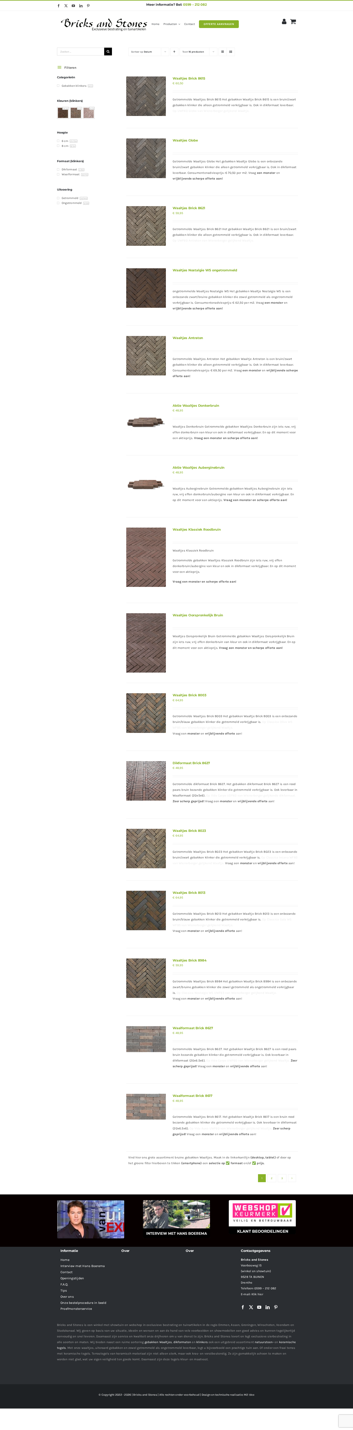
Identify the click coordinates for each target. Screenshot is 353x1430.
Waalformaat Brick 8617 (192, 1096)
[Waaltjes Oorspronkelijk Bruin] (146, 643)
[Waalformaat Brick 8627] (146, 1039)
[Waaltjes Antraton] (146, 355)
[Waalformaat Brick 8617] (146, 1107)
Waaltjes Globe (185, 140)
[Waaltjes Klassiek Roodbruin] (146, 557)
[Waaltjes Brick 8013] (146, 910)
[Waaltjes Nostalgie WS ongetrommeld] (146, 288)
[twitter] (66, 5)
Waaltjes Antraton (188, 338)
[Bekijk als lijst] (231, 52)
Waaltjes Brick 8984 (189, 960)
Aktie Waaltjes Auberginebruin (199, 468)
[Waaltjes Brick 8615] (146, 96)
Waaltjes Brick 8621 (189, 208)
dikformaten (182, 1342)
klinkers (202, 1342)
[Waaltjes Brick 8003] (146, 713)
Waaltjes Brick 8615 (189, 78)
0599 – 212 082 (195, 5)
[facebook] (58, 5)
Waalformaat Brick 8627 (193, 1028)
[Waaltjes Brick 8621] (146, 226)
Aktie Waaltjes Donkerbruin (196, 406)
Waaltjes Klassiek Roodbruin (197, 529)
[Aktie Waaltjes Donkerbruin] (146, 423)
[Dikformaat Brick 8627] (146, 781)
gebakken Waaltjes (158, 1342)
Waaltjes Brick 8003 (189, 695)
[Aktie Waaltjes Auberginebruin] (146, 485)
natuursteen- (264, 1342)
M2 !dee (249, 1394)
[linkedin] (81, 5)
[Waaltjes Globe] (146, 158)
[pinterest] (88, 5)
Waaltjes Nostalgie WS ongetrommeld (205, 270)
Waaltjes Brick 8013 (189, 893)
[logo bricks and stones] (104, 16)
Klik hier (257, 1294)
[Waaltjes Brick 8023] (146, 848)
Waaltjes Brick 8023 (189, 831)
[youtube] (73, 5)
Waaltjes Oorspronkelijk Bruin (198, 615)
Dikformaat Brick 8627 (191, 763)
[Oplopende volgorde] (174, 52)
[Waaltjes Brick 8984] (146, 978)
